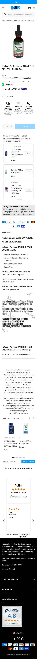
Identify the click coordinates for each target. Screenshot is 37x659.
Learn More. (27, 214)
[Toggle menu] (3, 8)
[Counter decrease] (3, 126)
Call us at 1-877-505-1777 (12, 565)
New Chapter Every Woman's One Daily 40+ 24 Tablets (16, 189)
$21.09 (13, 176)
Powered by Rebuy (18, 199)
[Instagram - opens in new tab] (22, 638)
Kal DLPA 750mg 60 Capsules (17, 171)
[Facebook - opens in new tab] (14, 638)
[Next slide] (33, 418)
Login (17, 2)
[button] (18, 14)
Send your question (28, 461)
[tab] (13, 457)
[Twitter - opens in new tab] (18, 638)
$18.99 (13, 197)
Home (3, 21)
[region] (18, 171)
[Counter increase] (11, 126)
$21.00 (13, 160)
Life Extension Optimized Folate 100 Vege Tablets (17, 153)
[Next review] (33, 520)
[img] (18, 489)
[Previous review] (4, 520)
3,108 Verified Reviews (18, 492)
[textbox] (11, 461)
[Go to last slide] (29, 418)
